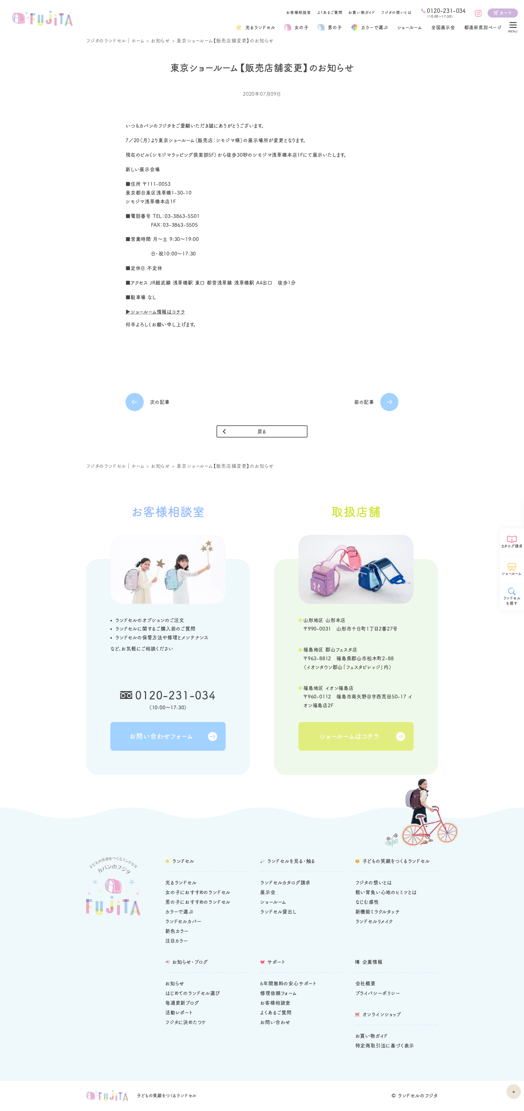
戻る (262, 431)
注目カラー (176, 940)
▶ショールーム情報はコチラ (155, 311)
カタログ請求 (512, 546)
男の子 (335, 27)
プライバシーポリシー (377, 993)
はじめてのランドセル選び (192, 993)
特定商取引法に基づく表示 (385, 1045)
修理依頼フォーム (278, 993)
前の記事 (364, 402)
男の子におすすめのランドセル (197, 902)
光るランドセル (260, 27)
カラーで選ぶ (179, 911)
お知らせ (160, 40)
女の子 (301, 27)
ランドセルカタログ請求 (285, 882)
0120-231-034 (175, 695)
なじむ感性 (367, 902)
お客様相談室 (298, 13)
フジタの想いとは (396, 13)
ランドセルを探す (512, 600)
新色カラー (177, 931)
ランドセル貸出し (278, 911)
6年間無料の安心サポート (288, 983)
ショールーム (409, 27)
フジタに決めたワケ (186, 1022)
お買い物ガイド (361, 13)
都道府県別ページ (483, 27)
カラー (374, 27)
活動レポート (179, 1012)
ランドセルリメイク (374, 921)
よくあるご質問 (330, 13)
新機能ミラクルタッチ (377, 911)
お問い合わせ (275, 1022)
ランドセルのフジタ (418, 1095)
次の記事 (160, 402)
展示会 (267, 892)
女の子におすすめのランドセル (197, 892)
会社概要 (365, 983)
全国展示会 (443, 27)
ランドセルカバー (183, 921)
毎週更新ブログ (182, 1002)
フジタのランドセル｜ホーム (115, 40)
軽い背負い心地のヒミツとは (386, 892)
